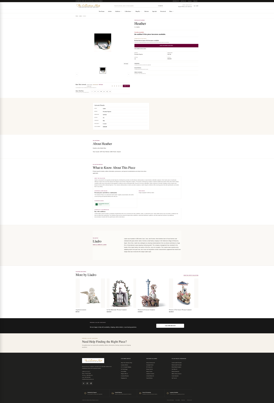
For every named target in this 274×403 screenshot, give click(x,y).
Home (77, 16)
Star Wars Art (174, 369)
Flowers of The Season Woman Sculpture (180, 310)
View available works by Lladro (140, 48)
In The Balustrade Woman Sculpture (117, 310)
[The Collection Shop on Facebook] (83, 383)
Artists (110, 11)
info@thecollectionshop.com (88, 379)
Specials (154, 11)
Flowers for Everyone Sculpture (146, 310)
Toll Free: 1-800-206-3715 (87, 375)
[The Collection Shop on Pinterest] (90, 383)
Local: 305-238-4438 (86, 377)
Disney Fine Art (149, 369)
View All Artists (149, 378)
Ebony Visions (149, 371)
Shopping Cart (124, 378)
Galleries (117, 11)
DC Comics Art (149, 367)
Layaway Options (124, 364)
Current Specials (175, 375)
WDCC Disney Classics (176, 373)
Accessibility (123, 371)
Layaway (190, 1)
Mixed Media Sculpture (176, 367)
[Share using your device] (107, 91)
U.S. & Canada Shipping (126, 367)
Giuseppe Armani (149, 364)
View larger (126, 63)
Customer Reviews (125, 375)
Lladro (80, 16)
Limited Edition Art (150, 375)
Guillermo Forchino (150, 373)
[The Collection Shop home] (88, 6)
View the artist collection (191, 275)
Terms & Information (170, 400)
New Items (101, 11)
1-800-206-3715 (175, 1)
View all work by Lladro (99, 244)
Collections (128, 11)
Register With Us (124, 373)
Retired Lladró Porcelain (177, 364)
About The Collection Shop (126, 362)
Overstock (163, 11)
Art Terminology (124, 369)
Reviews (147, 11)
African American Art (150, 362)
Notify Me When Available (166, 45)
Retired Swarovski (175, 371)
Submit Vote (126, 85)
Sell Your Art (183, 1)
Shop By (138, 11)
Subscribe (195, 1)
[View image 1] (103, 70)
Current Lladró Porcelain (177, 362)
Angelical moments (81, 310)
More (170, 11)
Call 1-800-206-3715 (170, 325)
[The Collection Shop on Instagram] (87, 383)
